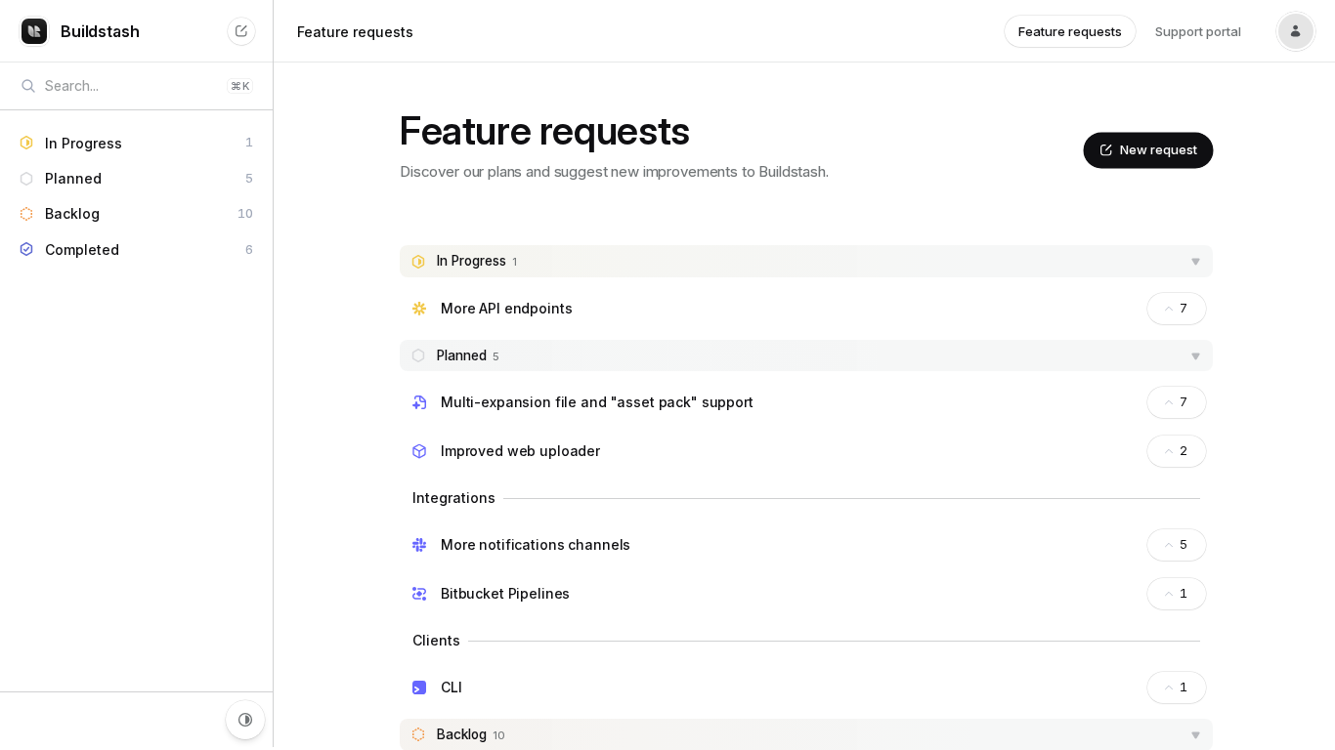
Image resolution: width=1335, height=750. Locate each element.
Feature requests (355, 31)
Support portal (1198, 31)
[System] (245, 719)
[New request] (241, 31)
